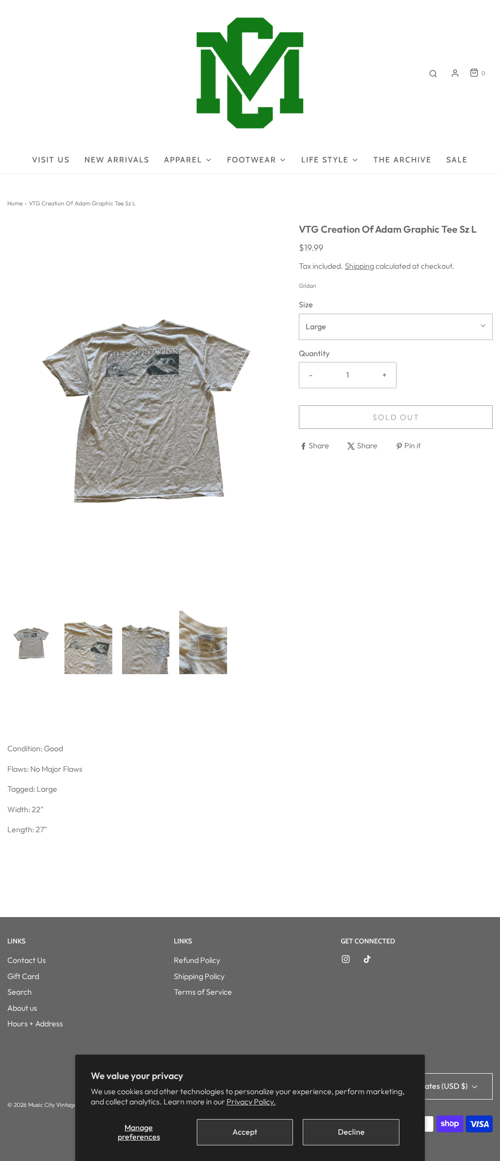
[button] (31, 642)
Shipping (359, 266)
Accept (244, 1132)
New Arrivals (116, 159)
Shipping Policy (199, 976)
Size (306, 304)
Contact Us (26, 960)
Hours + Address (35, 1023)
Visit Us (51, 159)
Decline (351, 1132)
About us (22, 1008)
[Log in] (455, 73)
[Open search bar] (433, 73)
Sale (457, 159)
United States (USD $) (431, 1086)
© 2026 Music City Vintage (42, 1104)
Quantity (314, 353)
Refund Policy (197, 960)
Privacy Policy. (251, 1101)
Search (19, 992)
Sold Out (396, 417)
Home (14, 203)
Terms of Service (203, 992)
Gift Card (23, 976)
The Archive (403, 159)
